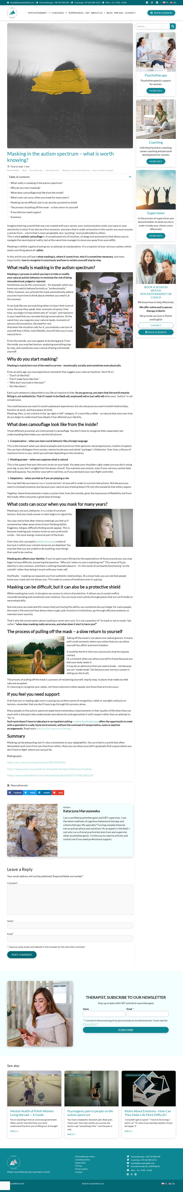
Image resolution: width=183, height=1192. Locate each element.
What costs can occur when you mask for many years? (40, 197)
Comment (12, 883)
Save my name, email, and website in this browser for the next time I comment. (47, 946)
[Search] (173, 26)
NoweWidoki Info (16, 1183)
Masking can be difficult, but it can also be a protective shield (44, 202)
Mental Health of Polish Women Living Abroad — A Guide (32, 1113)
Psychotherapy (37, 12)
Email (10, 933)
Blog (110, 12)
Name (10, 920)
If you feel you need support (26, 212)
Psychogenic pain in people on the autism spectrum (90, 1113)
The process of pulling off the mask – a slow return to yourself (44, 207)
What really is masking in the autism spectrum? (36, 182)
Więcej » (14, 1131)
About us (96, 12)
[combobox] (153, 26)
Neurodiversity (19, 785)
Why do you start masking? (25, 187)
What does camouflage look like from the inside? (37, 192)
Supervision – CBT (79, 12)
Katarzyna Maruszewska (81, 811)
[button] (130, 176)
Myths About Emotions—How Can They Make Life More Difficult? (148, 1113)
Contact (130, 12)
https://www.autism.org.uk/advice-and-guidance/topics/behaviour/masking (49, 768)
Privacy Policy (90, 1024)
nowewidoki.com (96, 1183)
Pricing (118, 12)
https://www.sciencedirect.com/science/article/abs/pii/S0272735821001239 (50, 775)
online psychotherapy (86, 721)
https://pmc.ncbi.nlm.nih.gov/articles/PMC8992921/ (36, 762)
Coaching (57, 12)
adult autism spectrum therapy (53, 728)
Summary (16, 217)
